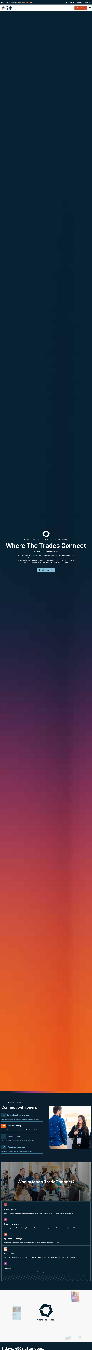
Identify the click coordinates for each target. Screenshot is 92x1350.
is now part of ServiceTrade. (17, 2)
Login (86, 2)
